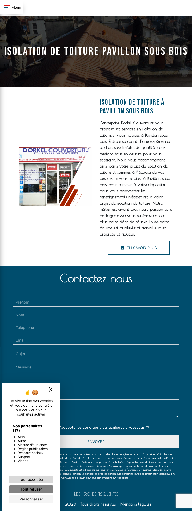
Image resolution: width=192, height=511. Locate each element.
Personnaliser (31, 499)
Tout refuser (31, 489)
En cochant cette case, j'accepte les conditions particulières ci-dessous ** (84, 427)
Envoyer (96, 441)
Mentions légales (135, 504)
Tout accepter (31, 479)
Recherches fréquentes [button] (96, 494)
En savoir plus (141, 247)
